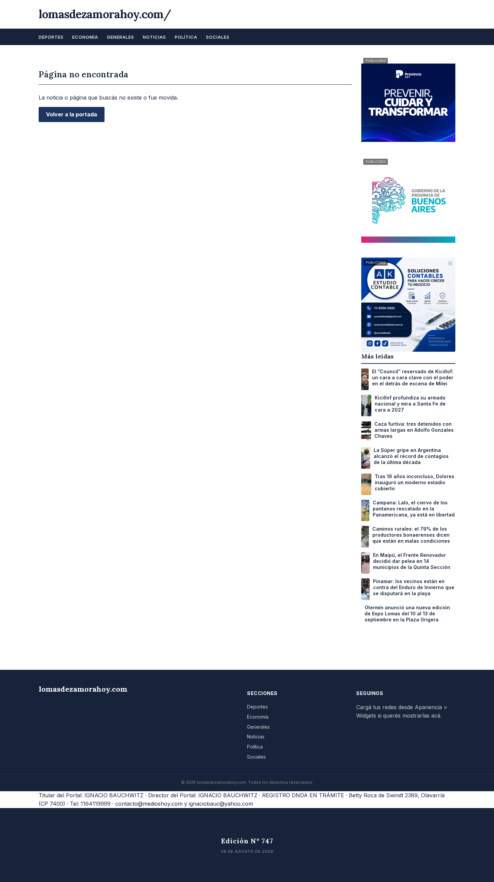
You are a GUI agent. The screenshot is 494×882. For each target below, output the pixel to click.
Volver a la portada (71, 114)
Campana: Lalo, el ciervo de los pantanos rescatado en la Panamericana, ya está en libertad (414, 508)
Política (186, 37)
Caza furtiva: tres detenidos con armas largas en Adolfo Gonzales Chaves (414, 430)
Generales (120, 37)
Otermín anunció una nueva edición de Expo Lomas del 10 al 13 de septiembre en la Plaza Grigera (407, 613)
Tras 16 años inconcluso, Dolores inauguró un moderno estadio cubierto (414, 482)
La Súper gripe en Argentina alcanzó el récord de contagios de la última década (411, 456)
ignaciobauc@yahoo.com (221, 803)
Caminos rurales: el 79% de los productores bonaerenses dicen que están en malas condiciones (411, 535)
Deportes (51, 37)
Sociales (218, 37)
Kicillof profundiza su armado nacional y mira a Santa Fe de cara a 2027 (410, 404)
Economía (85, 37)
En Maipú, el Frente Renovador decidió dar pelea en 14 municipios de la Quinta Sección (411, 561)
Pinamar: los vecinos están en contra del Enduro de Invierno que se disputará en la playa (413, 587)
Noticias (154, 37)
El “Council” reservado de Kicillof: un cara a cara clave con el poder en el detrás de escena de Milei (412, 377)
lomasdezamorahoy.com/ (105, 14)
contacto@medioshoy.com (148, 803)
